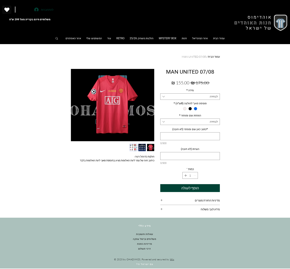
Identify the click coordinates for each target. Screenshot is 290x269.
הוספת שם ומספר (190, 115)
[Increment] (185, 175)
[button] (141, 38)
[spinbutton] (190, 175)
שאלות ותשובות (144, 234)
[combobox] (190, 96)
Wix (172, 259)
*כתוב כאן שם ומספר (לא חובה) (190, 129)
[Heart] (6, 10)
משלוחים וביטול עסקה (144, 239)
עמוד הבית (214, 56)
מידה (190, 90)
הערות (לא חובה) (190, 149)
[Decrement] (195, 175)
